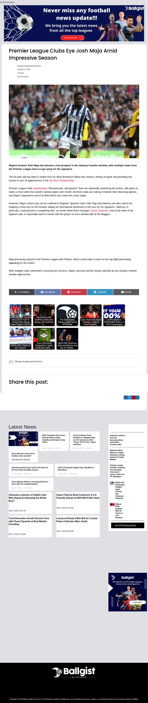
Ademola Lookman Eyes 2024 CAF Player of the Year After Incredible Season (30, 469)
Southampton (40, 188)
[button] (126, 397)
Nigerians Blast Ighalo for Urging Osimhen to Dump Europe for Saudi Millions (117, 454)
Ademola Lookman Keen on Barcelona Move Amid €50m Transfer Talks (117, 439)
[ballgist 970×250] (74, 23)
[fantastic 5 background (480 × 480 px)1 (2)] (127, 591)
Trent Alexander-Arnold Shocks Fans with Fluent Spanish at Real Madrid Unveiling (29, 521)
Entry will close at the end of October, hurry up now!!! (23, 455)
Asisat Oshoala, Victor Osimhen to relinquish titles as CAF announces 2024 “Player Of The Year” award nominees (84, 439)
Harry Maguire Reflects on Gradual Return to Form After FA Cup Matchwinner (30, 483)
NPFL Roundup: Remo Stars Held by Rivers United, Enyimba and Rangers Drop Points (53, 438)
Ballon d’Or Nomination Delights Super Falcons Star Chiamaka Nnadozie (120, 490)
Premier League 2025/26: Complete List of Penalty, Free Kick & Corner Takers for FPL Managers (117, 471)
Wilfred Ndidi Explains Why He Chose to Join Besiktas (119, 511)
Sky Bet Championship (61, 180)
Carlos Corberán (99, 210)
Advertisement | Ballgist (21, 460)
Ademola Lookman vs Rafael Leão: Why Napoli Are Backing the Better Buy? (28, 498)
